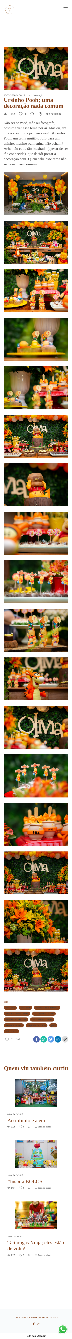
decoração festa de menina (47, 1007)
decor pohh (25, 1007)
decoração (38, 95)
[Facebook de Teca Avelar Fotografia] (34, 1323)
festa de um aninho (14, 1025)
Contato (52, 1318)
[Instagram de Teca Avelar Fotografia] (38, 1323)
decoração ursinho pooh (16, 1019)
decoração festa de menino (17, 1013)
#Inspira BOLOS (24, 1181)
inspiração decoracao (37, 1025)
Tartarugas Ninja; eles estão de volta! (35, 1246)
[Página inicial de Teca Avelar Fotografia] (10, 10)
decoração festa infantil (44, 1013)
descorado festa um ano (42, 1019)
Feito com (36, 1336)
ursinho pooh (11, 1031)
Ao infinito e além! (27, 1120)
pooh (53, 1025)
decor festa (10, 1007)
